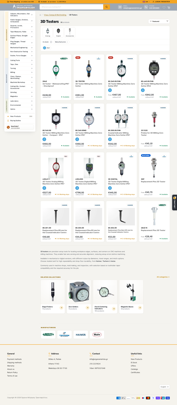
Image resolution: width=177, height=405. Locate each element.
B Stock (134, 362)
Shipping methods (14, 362)
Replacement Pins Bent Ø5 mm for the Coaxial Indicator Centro (120, 231)
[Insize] (48, 334)
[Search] (106, 7)
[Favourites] (164, 7)
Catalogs (134, 369)
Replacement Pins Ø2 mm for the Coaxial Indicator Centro (87, 231)
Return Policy (12, 372)
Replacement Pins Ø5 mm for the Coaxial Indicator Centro (55, 231)
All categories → (163, 277)
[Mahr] (97, 334)
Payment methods (14, 359)
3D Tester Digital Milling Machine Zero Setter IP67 (86, 182)
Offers (133, 366)
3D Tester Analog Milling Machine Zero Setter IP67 (53, 182)
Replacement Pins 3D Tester (153, 181)
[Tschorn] (64, 334)
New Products (136, 359)
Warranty (10, 366)
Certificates (135, 372)
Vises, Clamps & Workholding (55, 15)
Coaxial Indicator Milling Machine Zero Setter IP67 (119, 134)
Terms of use (12, 376)
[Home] (40, 15)
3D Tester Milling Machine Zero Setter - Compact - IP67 (56, 134)
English (163, 387)
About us (10, 369)
